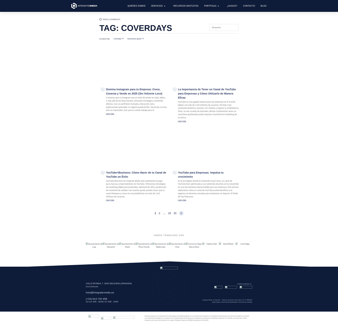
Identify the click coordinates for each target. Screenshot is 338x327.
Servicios (157, 6)
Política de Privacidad (229, 302)
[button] (164, 6)
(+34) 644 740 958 (96, 298)
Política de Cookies (245, 302)
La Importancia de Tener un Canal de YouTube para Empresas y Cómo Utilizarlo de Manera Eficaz (207, 93)
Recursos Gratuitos (185, 6)
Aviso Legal (216, 302)
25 (175, 213)
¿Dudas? (232, 6)
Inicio (105, 19)
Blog (263, 6)
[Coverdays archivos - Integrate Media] (84, 6)
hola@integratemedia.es (100, 292)
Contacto (249, 6)
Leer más (110, 114)
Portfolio (210, 6)
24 (169, 213)
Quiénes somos (136, 6)
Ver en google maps (92, 286)
